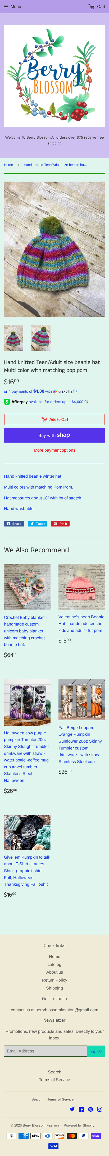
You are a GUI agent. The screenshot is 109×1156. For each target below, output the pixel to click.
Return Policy (54, 980)
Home (8, 165)
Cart (100, 6)
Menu (16, 6)
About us (54, 972)
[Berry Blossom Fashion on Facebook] (81, 1110)
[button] (54, 391)
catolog (54, 964)
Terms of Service (54, 1079)
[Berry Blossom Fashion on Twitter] (72, 1110)
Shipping (54, 988)
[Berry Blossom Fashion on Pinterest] (90, 1110)
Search (54, 1072)
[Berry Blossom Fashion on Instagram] (99, 1110)
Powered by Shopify (79, 1125)
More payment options (54, 450)
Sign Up (96, 1051)
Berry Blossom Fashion (41, 1125)
